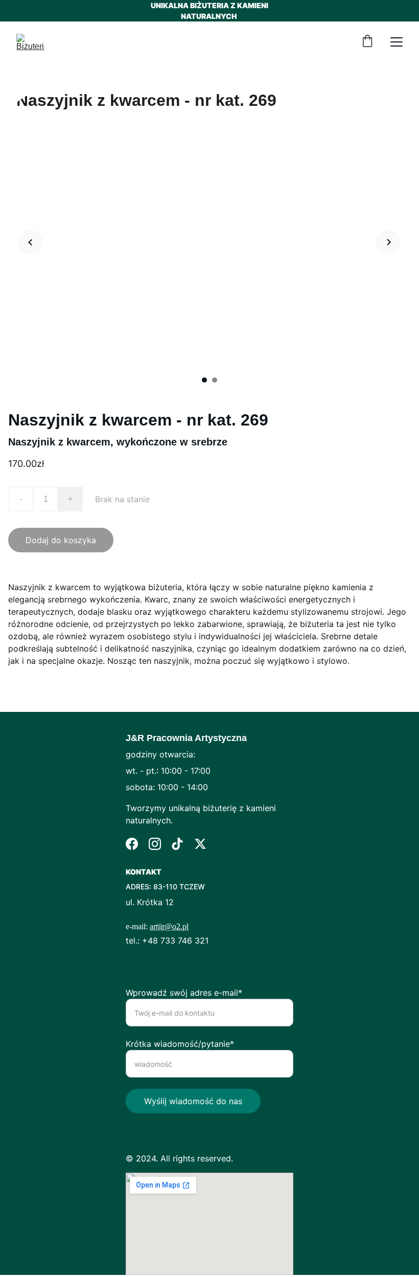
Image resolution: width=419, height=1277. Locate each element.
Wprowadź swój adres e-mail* (184, 993)
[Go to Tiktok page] (177, 844)
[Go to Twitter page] (200, 844)
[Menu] (396, 42)
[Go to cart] (367, 42)
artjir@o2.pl (169, 926)
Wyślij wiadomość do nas (193, 1101)
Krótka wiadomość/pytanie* (180, 1044)
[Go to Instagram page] (155, 844)
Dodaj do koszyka (61, 540)
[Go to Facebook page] (132, 844)
